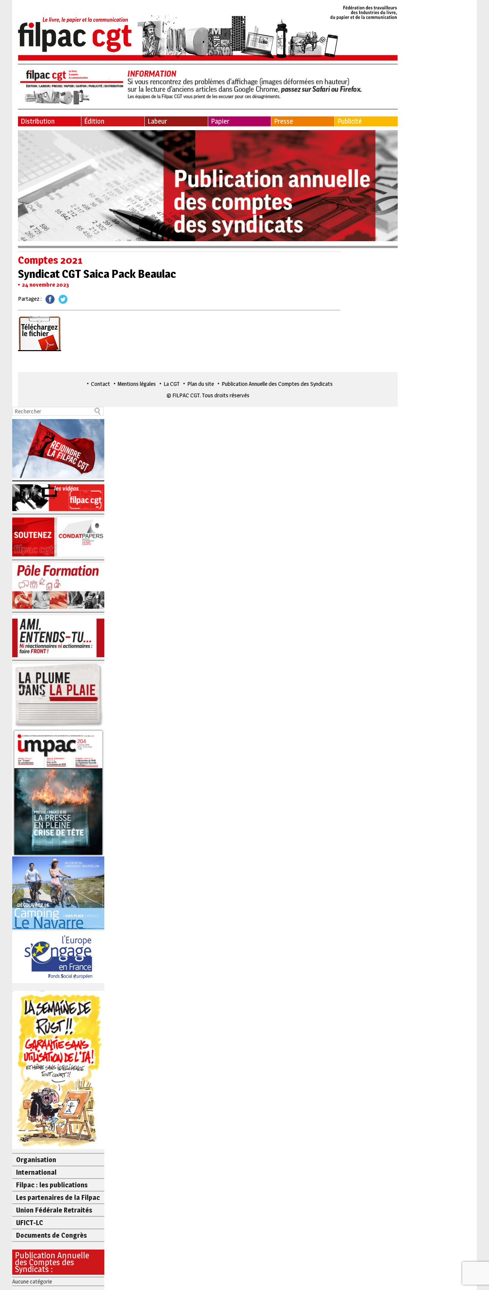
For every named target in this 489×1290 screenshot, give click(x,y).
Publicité (349, 121)
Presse (283, 121)
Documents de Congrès (51, 1235)
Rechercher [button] (98, 411)
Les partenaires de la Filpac (58, 1197)
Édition (94, 121)
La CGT (172, 383)
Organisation (36, 1160)
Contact (100, 383)
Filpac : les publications (51, 1185)
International (36, 1172)
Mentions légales (137, 383)
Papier (220, 121)
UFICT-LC (29, 1223)
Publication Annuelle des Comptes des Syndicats (277, 383)
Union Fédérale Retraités (54, 1210)
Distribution (38, 121)
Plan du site (200, 383)
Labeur (157, 121)
